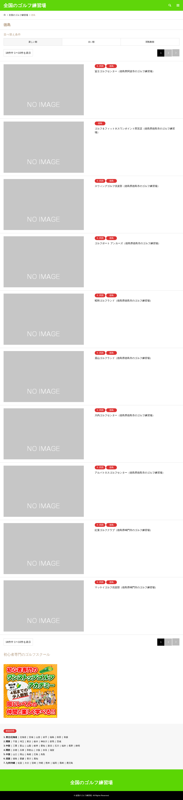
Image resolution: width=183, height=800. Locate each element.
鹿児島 (69, 763)
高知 (36, 758)
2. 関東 (7, 741)
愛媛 (22, 758)
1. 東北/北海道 (10, 737)
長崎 (62, 763)
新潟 (50, 746)
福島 (52, 737)
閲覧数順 (150, 42)
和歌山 (30, 750)
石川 (57, 746)
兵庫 (22, 750)
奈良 (45, 750)
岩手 (45, 737)
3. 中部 (7, 746)
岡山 (22, 754)
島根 (29, 754)
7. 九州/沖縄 (9, 763)
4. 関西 (7, 750)
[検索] (169, 5)
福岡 (55, 763)
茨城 (59, 741)
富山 (22, 746)
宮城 (31, 737)
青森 (66, 737)
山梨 (29, 746)
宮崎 (34, 763)
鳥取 (43, 754)
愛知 (43, 746)
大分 (27, 763)
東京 (29, 741)
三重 (15, 746)
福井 (64, 746)
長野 (71, 746)
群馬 (52, 741)
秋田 (59, 737)
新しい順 (33, 42)
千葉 (15, 741)
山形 (38, 737)
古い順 (91, 42)
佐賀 (20, 763)
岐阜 (36, 746)
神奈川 (44, 741)
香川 (29, 758)
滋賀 (52, 750)
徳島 (15, 758)
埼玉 (22, 741)
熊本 (48, 763)
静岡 (78, 746)
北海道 (23, 737)
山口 (15, 754)
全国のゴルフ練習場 (91, 782)
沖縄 (41, 763)
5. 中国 (7, 754)
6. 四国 (7, 758)
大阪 (38, 750)
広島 (36, 754)
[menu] (177, 5)
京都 (15, 750)
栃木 (36, 741)
